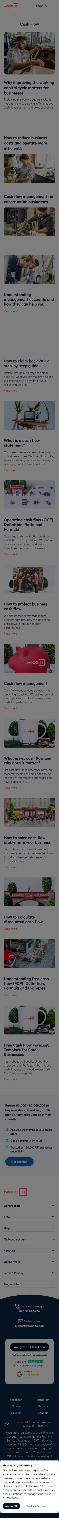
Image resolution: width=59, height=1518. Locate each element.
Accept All (11, 1506)
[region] (29, 1486)
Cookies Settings (37, 1506)
